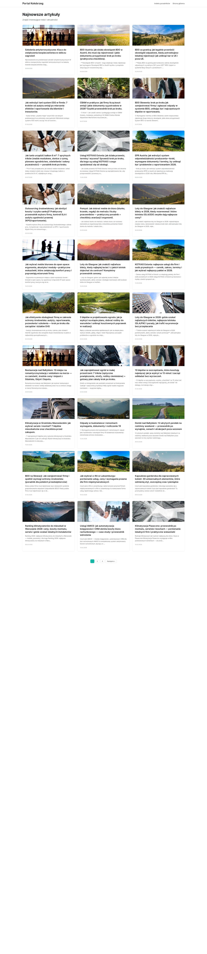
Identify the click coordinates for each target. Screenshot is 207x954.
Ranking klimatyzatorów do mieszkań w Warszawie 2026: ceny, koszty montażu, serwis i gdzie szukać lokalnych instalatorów (48, 529)
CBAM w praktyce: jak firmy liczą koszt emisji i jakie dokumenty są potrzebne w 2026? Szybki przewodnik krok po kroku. (101, 105)
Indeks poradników (162, 3)
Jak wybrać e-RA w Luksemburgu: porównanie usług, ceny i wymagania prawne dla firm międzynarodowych (103, 479)
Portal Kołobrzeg (32, 3)
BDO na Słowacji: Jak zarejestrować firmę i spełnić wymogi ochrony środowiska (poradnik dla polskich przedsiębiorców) (47, 479)
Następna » (111, 561)
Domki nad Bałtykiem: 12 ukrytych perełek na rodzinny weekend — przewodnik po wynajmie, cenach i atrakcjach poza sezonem (158, 426)
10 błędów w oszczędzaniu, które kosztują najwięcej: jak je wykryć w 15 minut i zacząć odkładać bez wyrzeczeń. (157, 373)
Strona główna (179, 3)
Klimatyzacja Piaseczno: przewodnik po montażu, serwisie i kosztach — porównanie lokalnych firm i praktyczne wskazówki (158, 529)
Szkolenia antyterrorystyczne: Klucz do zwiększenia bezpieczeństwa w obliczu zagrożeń (45, 52)
